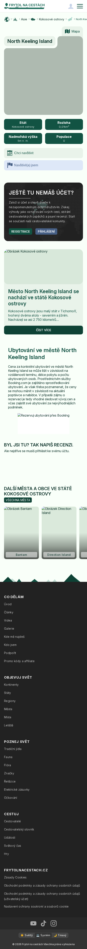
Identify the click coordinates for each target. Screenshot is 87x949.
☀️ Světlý (26, 935)
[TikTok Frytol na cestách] (43, 923)
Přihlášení (46, 231)
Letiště (8, 725)
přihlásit (41, 451)
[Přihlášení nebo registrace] (71, 6)
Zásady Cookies (15, 877)
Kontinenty (11, 684)
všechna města (18, 500)
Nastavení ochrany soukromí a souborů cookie (36, 906)
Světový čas (12, 845)
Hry (6, 853)
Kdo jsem (10, 644)
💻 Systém (43, 935)
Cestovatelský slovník (19, 829)
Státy (7, 692)
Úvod (8, 604)
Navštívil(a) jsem (26, 165)
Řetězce (10, 781)
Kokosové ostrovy (51, 19)
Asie (24, 19)
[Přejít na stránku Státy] (33, 19)
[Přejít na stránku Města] (70, 19)
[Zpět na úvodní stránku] (24, 6)
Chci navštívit (23, 153)
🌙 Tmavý (60, 935)
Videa (8, 620)
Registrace (20, 231)
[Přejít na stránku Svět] (6, 19)
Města (8, 709)
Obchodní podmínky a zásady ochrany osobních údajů (42, 885)
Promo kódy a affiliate (19, 661)
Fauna (8, 757)
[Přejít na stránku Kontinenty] (15, 19)
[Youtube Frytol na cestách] (33, 923)
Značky (9, 773)
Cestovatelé (12, 821)
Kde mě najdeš (14, 636)
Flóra (7, 765)
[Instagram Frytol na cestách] (54, 923)
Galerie (9, 628)
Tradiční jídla (12, 749)
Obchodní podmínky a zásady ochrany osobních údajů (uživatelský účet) (42, 896)
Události (9, 837)
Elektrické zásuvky (17, 789)
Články (8, 612)
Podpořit (10, 653)
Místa (7, 717)
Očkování (10, 797)
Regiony (10, 701)
